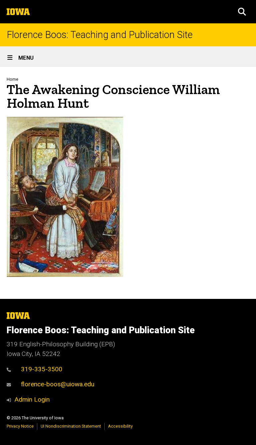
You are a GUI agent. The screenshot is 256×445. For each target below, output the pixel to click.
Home (12, 79)
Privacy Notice (20, 426)
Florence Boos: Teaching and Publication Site (100, 35)
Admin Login (32, 399)
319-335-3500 (41, 369)
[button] (242, 11)
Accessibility (120, 426)
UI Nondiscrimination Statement (71, 426)
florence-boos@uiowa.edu (57, 384)
